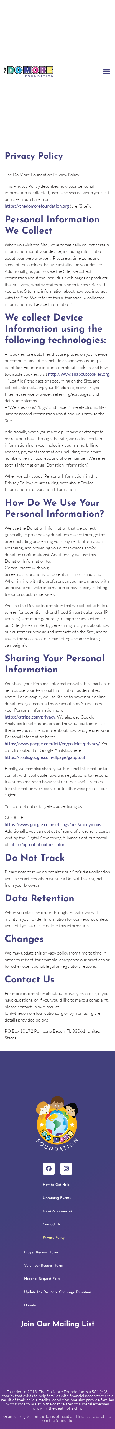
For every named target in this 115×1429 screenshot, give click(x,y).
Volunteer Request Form (43, 1265)
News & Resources (57, 1211)
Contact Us (51, 1224)
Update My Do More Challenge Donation (57, 1292)
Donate (30, 1305)
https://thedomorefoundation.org (37, 206)
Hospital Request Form (42, 1279)
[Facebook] (49, 1169)
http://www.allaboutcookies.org (78, 374)
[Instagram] (66, 1169)
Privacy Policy (54, 1238)
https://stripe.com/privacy (30, 716)
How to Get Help (56, 1185)
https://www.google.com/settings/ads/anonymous (53, 824)
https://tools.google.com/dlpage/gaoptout (45, 757)
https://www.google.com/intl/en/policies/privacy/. (53, 743)
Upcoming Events (57, 1198)
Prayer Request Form (41, 1252)
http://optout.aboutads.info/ (37, 844)
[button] (106, 71)
